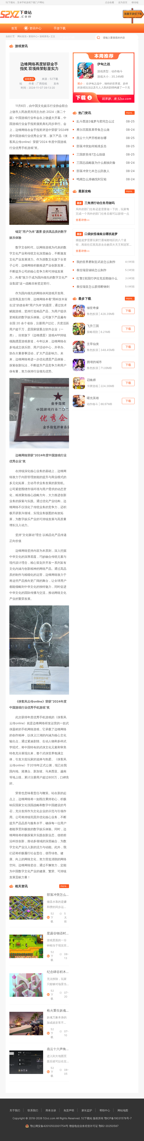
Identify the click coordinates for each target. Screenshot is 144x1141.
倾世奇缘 (93, 308)
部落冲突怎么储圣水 (61, 894)
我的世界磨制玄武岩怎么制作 (96, 262)
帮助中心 (105, 1110)
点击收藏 (109, 2)
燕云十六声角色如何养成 (64, 1049)
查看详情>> (83, 219)
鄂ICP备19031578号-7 (118, 1118)
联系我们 (33, 1110)
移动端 (135, 2)
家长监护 (87, 1110)
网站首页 (21, 36)
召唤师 (91, 380)
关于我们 (15, 1110)
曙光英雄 (93, 398)
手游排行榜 (67, 37)
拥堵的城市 (94, 362)
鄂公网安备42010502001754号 (49, 1125)
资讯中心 (35, 28)
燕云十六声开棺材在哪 (91, 138)
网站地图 (123, 1110)
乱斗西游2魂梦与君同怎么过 (95, 121)
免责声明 (69, 1110)
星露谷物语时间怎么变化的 (66, 933)
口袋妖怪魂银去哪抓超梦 (101, 234)
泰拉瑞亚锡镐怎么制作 (91, 270)
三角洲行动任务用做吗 (100, 203)
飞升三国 (93, 326)
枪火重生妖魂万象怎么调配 (66, 1010)
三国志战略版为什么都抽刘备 (96, 163)
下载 (128, 310)
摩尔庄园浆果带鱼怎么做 (93, 129)
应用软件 (17, 37)
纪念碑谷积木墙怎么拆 (63, 972)
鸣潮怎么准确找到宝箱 (91, 179)
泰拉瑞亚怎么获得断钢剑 (93, 286)
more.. (64, 885)
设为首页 (122, 2)
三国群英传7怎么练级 (90, 154)
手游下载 (60, 28)
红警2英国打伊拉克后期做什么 (96, 278)
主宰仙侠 (93, 344)
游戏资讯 (44, 36)
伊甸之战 (103, 64)
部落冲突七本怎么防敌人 (93, 171)
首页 (14, 28)
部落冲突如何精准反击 (91, 146)
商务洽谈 (51, 1110)
